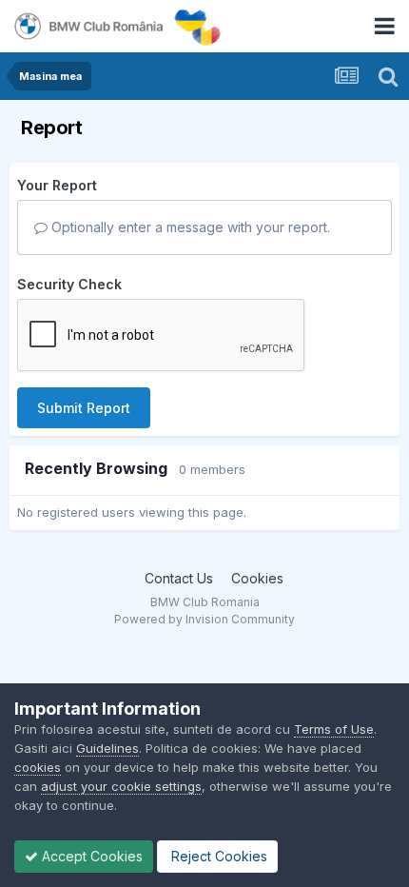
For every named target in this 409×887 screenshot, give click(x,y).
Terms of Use (334, 729)
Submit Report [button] (83, 408)
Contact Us (179, 578)
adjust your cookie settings (121, 786)
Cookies (257, 578)
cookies (37, 767)
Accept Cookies (90, 856)
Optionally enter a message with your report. (189, 227)
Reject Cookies (217, 856)
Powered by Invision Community (204, 619)
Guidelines (107, 748)
